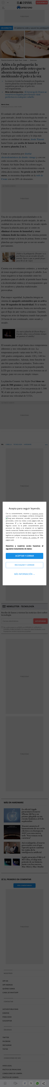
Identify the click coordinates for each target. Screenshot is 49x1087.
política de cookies (30, 538)
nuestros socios (37, 513)
